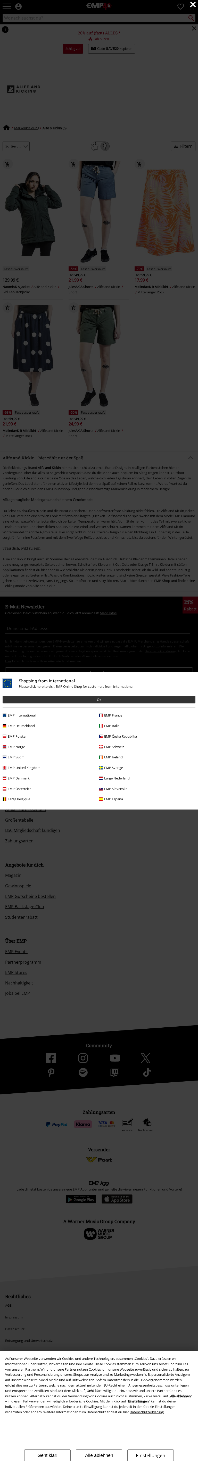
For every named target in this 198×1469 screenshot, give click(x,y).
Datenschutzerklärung (147, 1412)
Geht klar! (47, 1455)
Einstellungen (150, 1455)
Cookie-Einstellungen (159, 1406)
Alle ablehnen (99, 1455)
